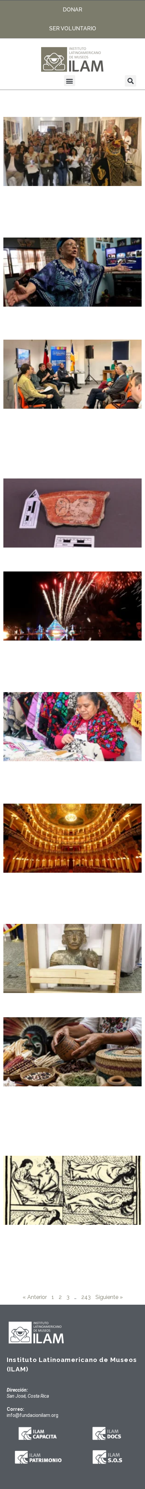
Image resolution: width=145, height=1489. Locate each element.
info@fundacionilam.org (32, 1415)
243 (86, 1297)
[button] (69, 80)
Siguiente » (109, 1297)
